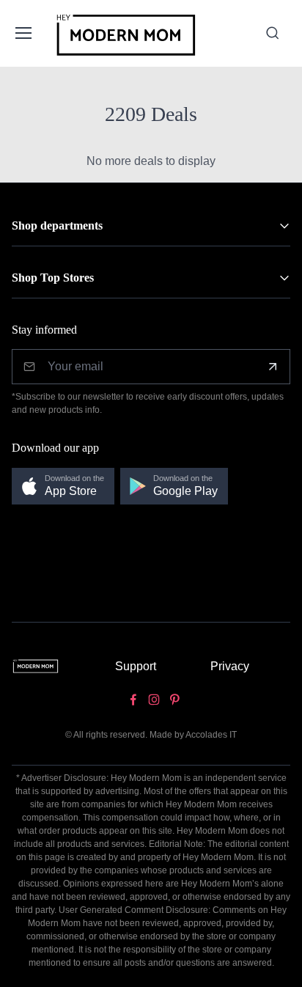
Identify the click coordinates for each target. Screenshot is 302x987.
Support (135, 666)
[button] (63, 486)
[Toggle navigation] (23, 33)
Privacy (229, 666)
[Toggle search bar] (272, 33)
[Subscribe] (272, 366)
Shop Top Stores (53, 277)
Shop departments (57, 225)
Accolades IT (211, 735)
